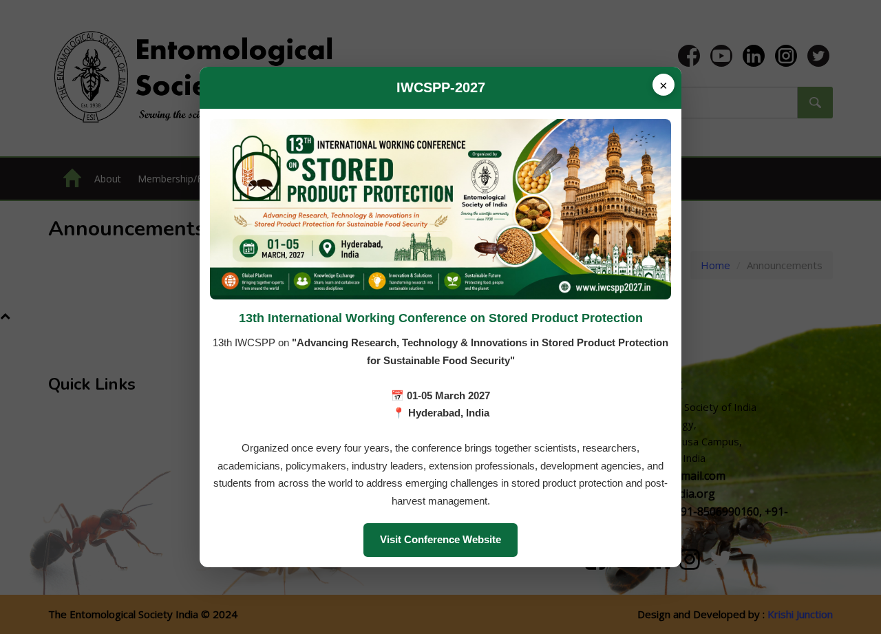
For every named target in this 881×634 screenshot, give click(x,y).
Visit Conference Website (440, 539)
